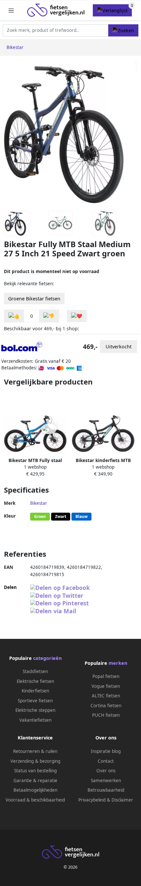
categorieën (47, 658)
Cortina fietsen (106, 706)
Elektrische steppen (35, 710)
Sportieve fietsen (35, 701)
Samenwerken (106, 780)
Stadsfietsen (35, 671)
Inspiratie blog (106, 751)
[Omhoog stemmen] (14, 316)
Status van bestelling (35, 771)
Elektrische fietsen (35, 681)
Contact (106, 761)
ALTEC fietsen (106, 696)
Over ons (105, 771)
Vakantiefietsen (35, 720)
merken (118, 663)
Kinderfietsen (35, 691)
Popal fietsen (105, 676)
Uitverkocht (118, 346)
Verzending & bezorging (35, 761)
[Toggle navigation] (11, 10)
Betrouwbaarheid (106, 790)
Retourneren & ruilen (35, 751)
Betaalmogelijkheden (35, 790)
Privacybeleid (92, 800)
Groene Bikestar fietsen (34, 298)
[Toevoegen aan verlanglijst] (77, 316)
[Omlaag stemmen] (49, 316)
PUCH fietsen (106, 715)
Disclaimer (122, 800)
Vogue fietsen (105, 686)
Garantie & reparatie (35, 780)
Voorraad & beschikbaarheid (35, 800)
